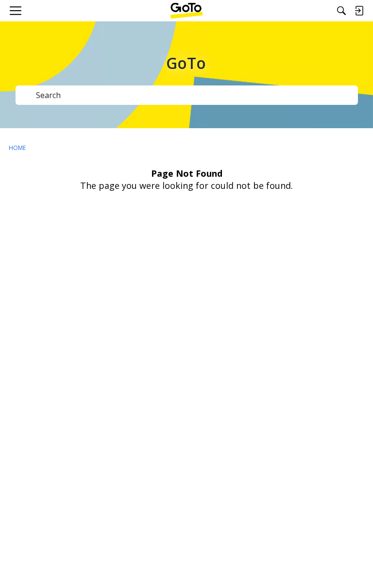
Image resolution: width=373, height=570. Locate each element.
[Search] (341, 10)
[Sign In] (359, 10)
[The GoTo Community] (186, 10)
